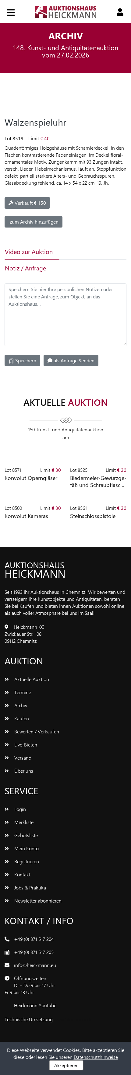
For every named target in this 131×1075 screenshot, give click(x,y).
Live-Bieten (25, 744)
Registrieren (26, 861)
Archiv (20, 705)
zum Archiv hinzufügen (33, 221)
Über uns (23, 770)
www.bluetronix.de (73, 1019)
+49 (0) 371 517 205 (34, 952)
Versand (22, 757)
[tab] (80, 251)
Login (19, 809)
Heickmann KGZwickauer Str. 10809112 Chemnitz (24, 634)
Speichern (25, 360)
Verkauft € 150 (29, 203)
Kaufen (21, 718)
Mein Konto (26, 848)
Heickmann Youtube (35, 1005)
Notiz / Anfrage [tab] (25, 268)
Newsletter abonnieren (37, 900)
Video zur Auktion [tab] (29, 251)
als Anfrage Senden (73, 360)
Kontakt (21, 874)
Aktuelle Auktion (31, 679)
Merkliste (23, 822)
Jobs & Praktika (29, 887)
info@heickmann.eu (35, 965)
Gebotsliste (25, 835)
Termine (22, 692)
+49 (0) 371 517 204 (34, 939)
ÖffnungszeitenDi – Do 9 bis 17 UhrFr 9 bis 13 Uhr (30, 985)
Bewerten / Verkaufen (36, 731)
